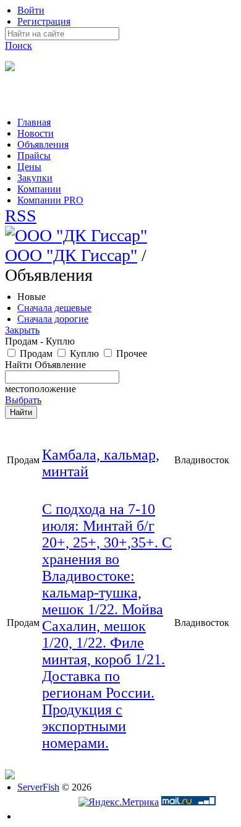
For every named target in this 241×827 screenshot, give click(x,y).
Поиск (18, 45)
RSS (20, 215)
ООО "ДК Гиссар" (71, 255)
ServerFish (38, 787)
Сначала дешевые (54, 307)
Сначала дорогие (52, 319)
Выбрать (23, 400)
